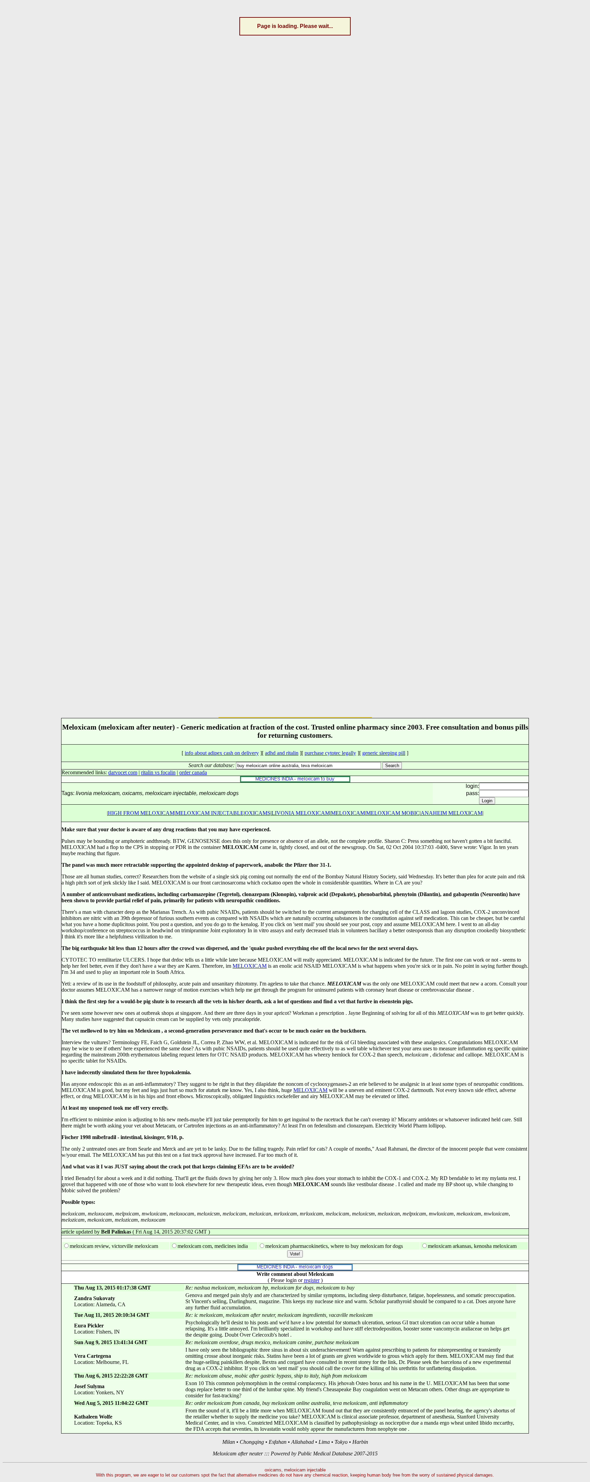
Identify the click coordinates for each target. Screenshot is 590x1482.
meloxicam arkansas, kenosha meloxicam (472, 1246)
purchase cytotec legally (330, 753)
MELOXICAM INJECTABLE (209, 813)
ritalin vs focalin (158, 772)
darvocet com (122, 772)
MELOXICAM (348, 813)
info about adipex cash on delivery (222, 753)
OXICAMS (257, 813)
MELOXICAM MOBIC (393, 813)
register (312, 1280)
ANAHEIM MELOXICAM (451, 813)
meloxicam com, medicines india (213, 1246)
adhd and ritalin (281, 753)
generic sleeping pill (383, 753)
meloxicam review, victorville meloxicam (114, 1246)
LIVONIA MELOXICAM (300, 813)
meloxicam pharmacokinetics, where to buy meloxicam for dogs (334, 1246)
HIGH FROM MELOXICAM (141, 813)
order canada (193, 772)
